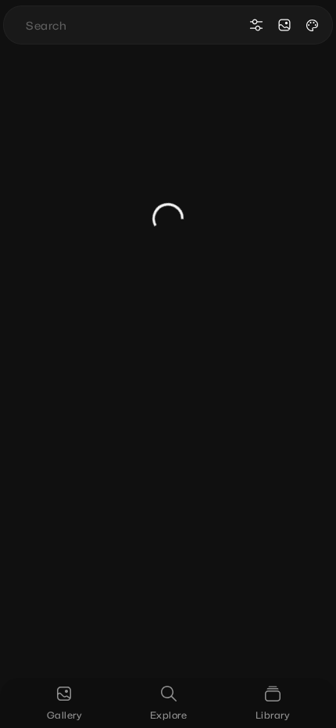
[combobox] (134, 24)
